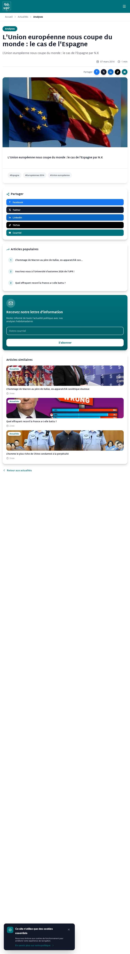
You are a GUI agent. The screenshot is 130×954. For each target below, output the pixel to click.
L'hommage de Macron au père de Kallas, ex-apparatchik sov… (49, 259)
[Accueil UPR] (7, 6)
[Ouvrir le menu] (124, 6)
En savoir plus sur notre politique (32, 945)
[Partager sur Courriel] (124, 72)
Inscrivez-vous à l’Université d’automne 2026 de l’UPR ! (44, 271)
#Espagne (14, 175)
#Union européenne (60, 175)
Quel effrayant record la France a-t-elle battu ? (40, 282)
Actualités (23, 16)
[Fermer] (69, 929)
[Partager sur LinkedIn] (111, 72)
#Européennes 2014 (34, 175)
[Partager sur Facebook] (97, 72)
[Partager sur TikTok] (117, 72)
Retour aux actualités (19, 470)
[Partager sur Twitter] (104, 72)
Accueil (9, 16)
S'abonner (65, 342)
